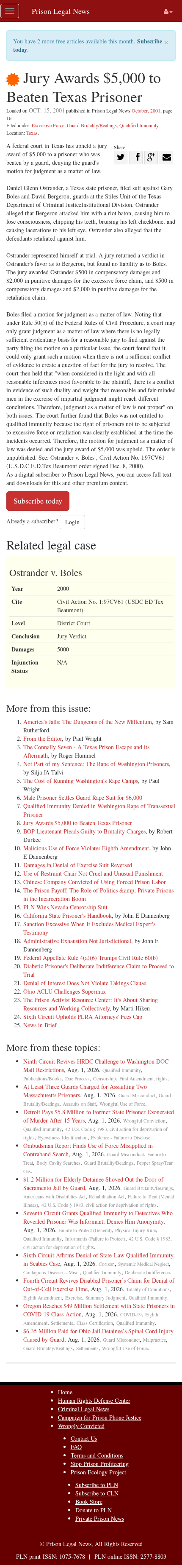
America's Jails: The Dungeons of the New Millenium (87, 722)
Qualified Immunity (138, 125)
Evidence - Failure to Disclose (120, 1137)
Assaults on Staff (79, 1104)
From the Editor (42, 738)
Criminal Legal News (83, 1409)
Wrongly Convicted (81, 1426)
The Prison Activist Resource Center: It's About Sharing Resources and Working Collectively (90, 1004)
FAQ (76, 1447)
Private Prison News (99, 1518)
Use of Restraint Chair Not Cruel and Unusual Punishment (93, 873)
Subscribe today (38, 501)
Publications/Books (42, 1078)
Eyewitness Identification (63, 1137)
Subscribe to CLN (97, 1493)
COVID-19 (131, 1314)
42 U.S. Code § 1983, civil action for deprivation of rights (99, 1205)
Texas (32, 132)
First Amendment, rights (143, 1078)
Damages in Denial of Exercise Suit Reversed (77, 865)
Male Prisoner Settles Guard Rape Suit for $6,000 (82, 797)
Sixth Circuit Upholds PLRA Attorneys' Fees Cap (82, 1017)
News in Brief (40, 1025)
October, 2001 (146, 110)
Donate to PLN (93, 1510)
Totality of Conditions (148, 1289)
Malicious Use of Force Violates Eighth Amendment (86, 848)
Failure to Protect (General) (85, 1230)
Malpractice (154, 1340)
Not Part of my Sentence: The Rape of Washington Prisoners (96, 764)
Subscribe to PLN (96, 1485)
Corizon (107, 1264)
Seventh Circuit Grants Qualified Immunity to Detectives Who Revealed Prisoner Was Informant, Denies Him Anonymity (98, 1217)
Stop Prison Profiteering (100, 1464)
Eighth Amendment (42, 1297)
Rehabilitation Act (106, 1196)
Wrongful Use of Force (122, 1104)
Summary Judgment (105, 1297)
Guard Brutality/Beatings (92, 125)
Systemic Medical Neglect (143, 1264)
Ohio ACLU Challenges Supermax (64, 991)
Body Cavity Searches (58, 1163)
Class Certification (95, 1323)
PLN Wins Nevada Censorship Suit (65, 907)
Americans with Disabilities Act (54, 1196)
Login (72, 522)
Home (65, 1392)
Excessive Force (48, 125)
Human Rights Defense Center (94, 1400)
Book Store (88, 1502)
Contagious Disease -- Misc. (51, 1272)
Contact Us (84, 1438)
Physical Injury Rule (135, 1230)
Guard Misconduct (137, 1095)
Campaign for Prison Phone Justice (99, 1417)
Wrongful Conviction (144, 1120)
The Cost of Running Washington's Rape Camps (80, 781)
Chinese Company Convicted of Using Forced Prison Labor (94, 882)
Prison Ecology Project (98, 1472)
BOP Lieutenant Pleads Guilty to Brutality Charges (84, 831)
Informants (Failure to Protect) (95, 1238)
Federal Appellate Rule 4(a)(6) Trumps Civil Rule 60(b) (90, 958)
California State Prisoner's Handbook (67, 915)
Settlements (62, 1323)
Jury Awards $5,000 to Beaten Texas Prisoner (77, 823)
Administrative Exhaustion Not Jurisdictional (77, 941)
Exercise (73, 1297)
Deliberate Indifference (147, 1272)
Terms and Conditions (97, 1455)
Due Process (77, 1078)
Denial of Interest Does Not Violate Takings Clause (84, 983)
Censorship (104, 1078)
